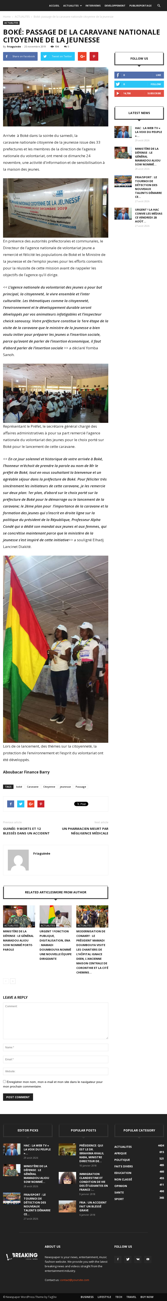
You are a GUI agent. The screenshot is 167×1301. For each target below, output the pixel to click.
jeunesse (65, 786)
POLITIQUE (122, 1160)
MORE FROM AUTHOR (70, 892)
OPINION (120, 1186)
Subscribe (154, 93)
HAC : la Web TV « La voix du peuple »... (148, 132)
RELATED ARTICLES (39, 892)
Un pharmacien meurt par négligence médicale (85, 830)
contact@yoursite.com (74, 1280)
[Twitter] (127, 1259)
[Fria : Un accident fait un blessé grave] (67, 1206)
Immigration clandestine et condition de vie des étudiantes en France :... (93, 1182)
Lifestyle (104, 1297)
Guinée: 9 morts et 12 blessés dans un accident (26, 830)
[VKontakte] (137, 1259)
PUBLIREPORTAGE (140, 5)
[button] (159, 5)
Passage (81, 786)
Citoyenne (49, 786)
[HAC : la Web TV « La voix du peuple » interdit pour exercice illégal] (123, 132)
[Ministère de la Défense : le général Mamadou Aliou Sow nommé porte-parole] (19, 916)
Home (7, 16)
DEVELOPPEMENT (115, 5)
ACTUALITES (71, 5)
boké (19, 786)
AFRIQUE (120, 1153)
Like (158, 75)
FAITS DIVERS (123, 1166)
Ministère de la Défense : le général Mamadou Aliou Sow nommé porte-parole (18, 940)
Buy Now (147, 1297)
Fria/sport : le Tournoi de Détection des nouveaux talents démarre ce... (148, 187)
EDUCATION (122, 1173)
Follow (156, 84)
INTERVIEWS (93, 5)
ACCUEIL (54, 5)
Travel (131, 1297)
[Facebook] (117, 1259)
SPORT (119, 1199)
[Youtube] (147, 1259)
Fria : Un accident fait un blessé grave (93, 1206)
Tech (118, 1297)
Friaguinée (14, 46)
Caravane (32, 786)
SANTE (119, 1192)
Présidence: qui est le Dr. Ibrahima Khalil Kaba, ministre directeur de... (91, 1153)
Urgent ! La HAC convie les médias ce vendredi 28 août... (148, 215)
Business (87, 1297)
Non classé (123, 1179)
